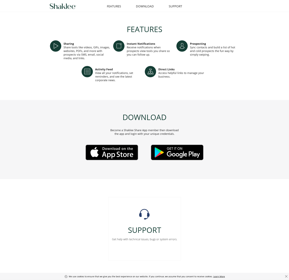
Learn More (219, 276)
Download (145, 6)
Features (114, 6)
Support (175, 6)
